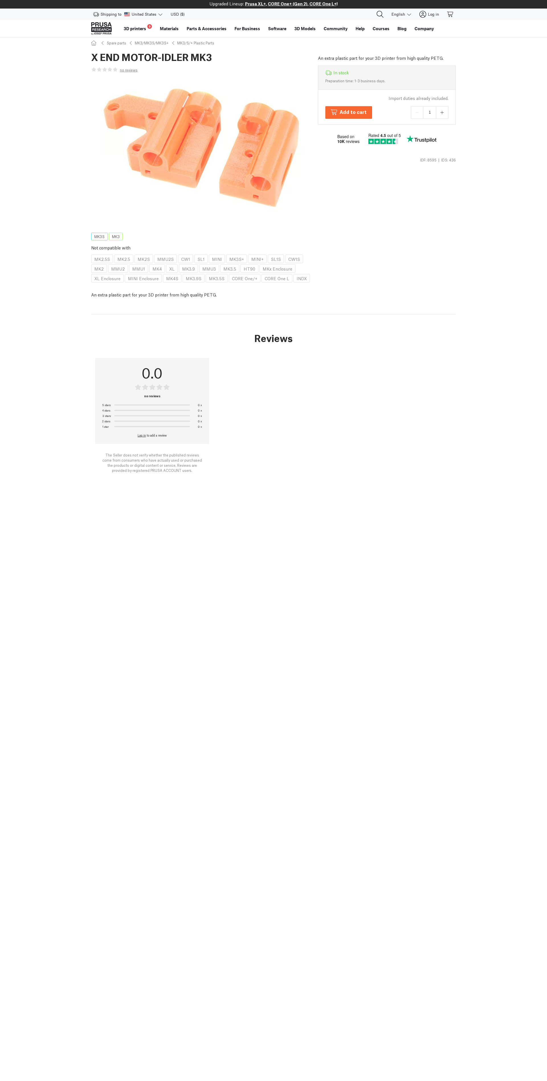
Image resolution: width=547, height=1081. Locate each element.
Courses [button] (381, 28)
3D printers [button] (137, 27)
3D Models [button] (305, 28)
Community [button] (336, 28)
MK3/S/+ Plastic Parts (195, 42)
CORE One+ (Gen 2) (287, 3)
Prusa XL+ (255, 3)
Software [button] (277, 28)
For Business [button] (247, 28)
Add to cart (353, 111)
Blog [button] (402, 28)
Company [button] (424, 28)
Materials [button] (169, 28)
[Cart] (450, 14)
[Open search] (380, 14)
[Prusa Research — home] (101, 28)
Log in (142, 435)
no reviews (129, 69)
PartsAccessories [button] (206, 28)
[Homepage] (94, 42)
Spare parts (116, 42)
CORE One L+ (322, 3)
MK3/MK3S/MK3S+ (152, 42)
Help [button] (360, 28)
